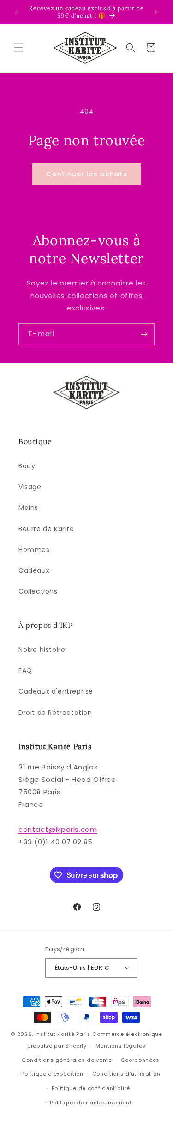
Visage (30, 486)
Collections (38, 591)
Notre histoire (41, 649)
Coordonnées (140, 1060)
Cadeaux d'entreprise (55, 691)
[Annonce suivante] (156, 12)
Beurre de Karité (46, 528)
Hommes (34, 549)
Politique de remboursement (90, 1102)
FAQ (25, 670)
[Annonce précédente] (17, 12)
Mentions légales (120, 1045)
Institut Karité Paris (63, 1034)
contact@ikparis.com (57, 829)
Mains (28, 507)
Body (26, 466)
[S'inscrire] (144, 334)
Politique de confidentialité (91, 1088)
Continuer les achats (86, 174)
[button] (18, 47)
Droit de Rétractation (55, 712)
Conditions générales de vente (67, 1060)
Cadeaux (33, 570)
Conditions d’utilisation (126, 1074)
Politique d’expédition (52, 1074)
